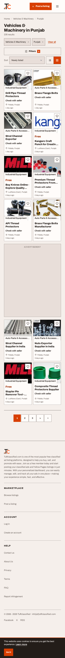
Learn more (21, 644)
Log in (7, 524)
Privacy (7, 570)
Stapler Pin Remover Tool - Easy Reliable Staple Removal (15, 396)
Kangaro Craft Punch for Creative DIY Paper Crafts (46, 144)
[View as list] (50, 60)
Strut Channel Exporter (14, 138)
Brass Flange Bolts (46, 93)
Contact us (9, 553)
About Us (8, 561)
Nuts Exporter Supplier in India (44, 345)
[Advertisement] (32, 282)
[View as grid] (57, 60)
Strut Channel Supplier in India (15, 345)
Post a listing (10, 504)
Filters (39, 52)
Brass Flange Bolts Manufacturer (46, 225)
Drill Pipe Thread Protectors (16, 95)
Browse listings (11, 495)
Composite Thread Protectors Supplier (47, 388)
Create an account (12, 533)
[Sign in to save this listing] (28, 73)
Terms (7, 579)
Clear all (52, 42)
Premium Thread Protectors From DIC (45, 182)
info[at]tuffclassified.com (44, 614)
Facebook (9, 620)
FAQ (6, 588)
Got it (8, 652)
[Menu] (57, 6)
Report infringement (13, 596)
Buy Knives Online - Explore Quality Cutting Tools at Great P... (17, 189)
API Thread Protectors (12, 225)
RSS (22, 620)
